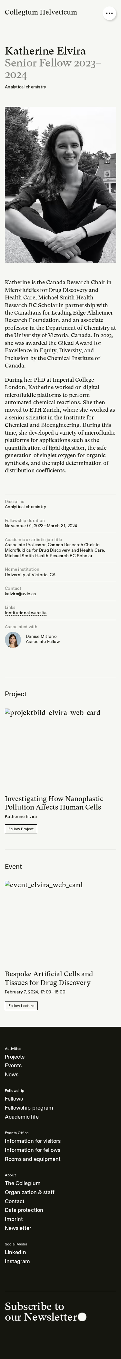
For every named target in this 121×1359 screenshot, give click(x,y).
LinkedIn (15, 1252)
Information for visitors (33, 1141)
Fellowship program (29, 1108)
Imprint (14, 1219)
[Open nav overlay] (109, 13)
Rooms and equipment (33, 1159)
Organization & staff (30, 1192)
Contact (15, 1201)
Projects (15, 1057)
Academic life (22, 1117)
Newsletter (18, 1228)
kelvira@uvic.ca (20, 594)
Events (13, 1065)
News (11, 1074)
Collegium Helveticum (41, 12)
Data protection (24, 1210)
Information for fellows (32, 1150)
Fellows (14, 1099)
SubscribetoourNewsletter (41, 1311)
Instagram (17, 1261)
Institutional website (26, 613)
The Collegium (23, 1183)
